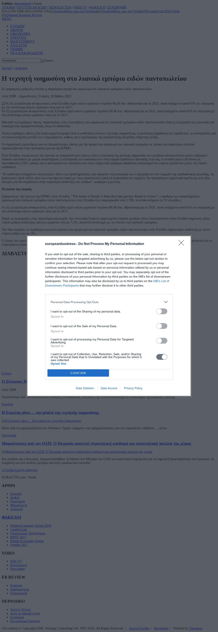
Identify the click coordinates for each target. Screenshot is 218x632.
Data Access (109, 388)
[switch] (161, 311)
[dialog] (109, 316)
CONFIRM (78, 373)
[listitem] (109, 302)
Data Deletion (85, 388)
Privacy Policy (133, 388)
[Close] (183, 244)
